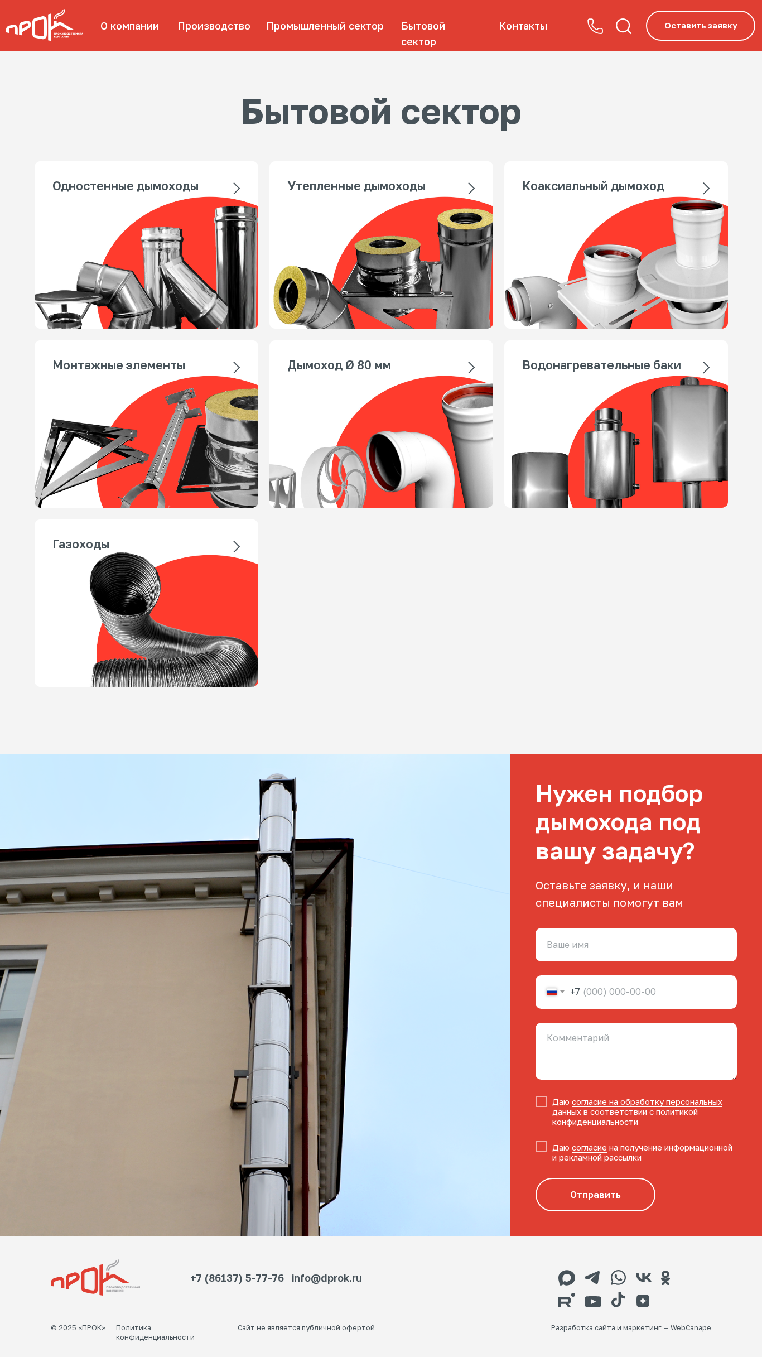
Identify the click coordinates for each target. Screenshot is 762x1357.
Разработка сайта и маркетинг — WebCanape (631, 1328)
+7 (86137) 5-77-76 (237, 1278)
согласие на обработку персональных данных (637, 1106)
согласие (589, 1147)
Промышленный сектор (325, 26)
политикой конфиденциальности (625, 1116)
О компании (129, 26)
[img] (44, 25)
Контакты (523, 26)
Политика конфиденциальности (155, 1332)
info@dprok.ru (327, 1278)
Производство (213, 26)
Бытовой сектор (423, 33)
